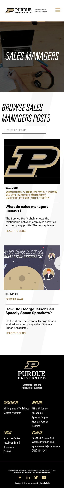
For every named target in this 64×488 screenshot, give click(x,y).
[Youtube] (44, 477)
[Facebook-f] (20, 477)
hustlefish (45, 482)
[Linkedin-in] (28, 477)
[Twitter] (36, 477)
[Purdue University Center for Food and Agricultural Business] (30, 10)
